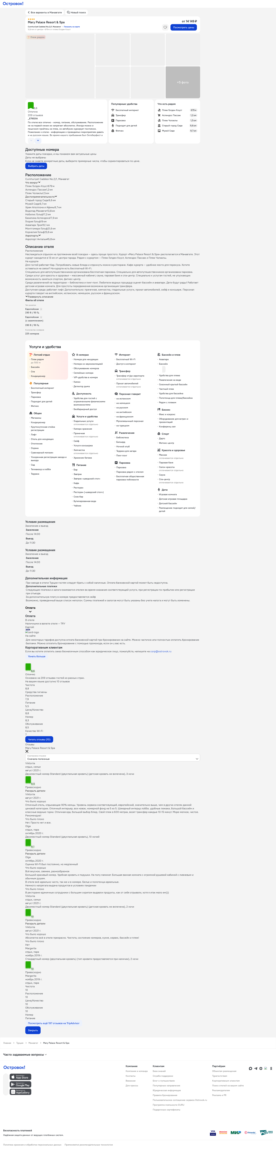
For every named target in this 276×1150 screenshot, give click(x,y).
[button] (60, 66)
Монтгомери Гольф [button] (36, 228)
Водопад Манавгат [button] (36, 210)
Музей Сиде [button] (32, 203)
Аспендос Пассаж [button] (35, 189)
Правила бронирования (165, 1095)
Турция (19, 1042)
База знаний (159, 1071)
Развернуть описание (40, 296)
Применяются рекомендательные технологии (89, 1144)
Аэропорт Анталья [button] (36, 239)
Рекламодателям (221, 1090)
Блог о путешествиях (164, 1080)
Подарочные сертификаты (166, 1109)
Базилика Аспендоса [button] (37, 217)
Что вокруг (31, 182)
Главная (7, 1042)
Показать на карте (72, 26)
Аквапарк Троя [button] (33, 225)
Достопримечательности (40, 196)
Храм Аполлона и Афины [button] (39, 207)
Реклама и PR (219, 1095)
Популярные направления (166, 1085)
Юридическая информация (167, 1090)
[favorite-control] (165, 27)
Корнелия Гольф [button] (34, 232)
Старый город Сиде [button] (36, 200)
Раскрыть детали (35, 790)
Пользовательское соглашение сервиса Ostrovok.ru (180, 1100)
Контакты (131, 1075)
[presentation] (112, 757)
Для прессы (132, 1085)
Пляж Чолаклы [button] (34, 193)
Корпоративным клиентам (226, 1080)
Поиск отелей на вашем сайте (228, 1085)
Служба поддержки (163, 1075)
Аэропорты (31, 235)
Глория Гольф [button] (33, 221)
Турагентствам (219, 1075)
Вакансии (131, 1080)
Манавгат (33, 1042)
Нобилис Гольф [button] (34, 214)
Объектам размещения (224, 1071)
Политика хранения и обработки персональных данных (32, 1144)
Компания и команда (137, 1071)
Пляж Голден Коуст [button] (36, 186)
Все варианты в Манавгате (46, 12)
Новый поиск (78, 12)
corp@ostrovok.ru (160, 651)
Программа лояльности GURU (168, 1104)
